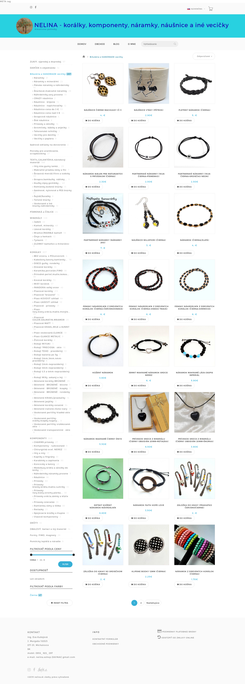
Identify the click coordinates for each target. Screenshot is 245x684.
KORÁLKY (38, 252)
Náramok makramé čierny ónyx (103, 439)
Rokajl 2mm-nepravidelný (50, 364)
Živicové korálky (45, 340)
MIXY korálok (44, 284)
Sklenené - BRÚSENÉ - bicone (52, 384)
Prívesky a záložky (46, 124)
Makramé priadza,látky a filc (51, 170)
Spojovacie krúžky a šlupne (51, 513)
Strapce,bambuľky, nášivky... (52, 179)
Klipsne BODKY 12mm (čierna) (149, 571)
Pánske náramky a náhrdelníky (51, 86)
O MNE (132, 44)
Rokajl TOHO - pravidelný (50, 351)
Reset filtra (60, 603)
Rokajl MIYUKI (44, 343)
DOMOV (82, 44)
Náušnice (41, 477)
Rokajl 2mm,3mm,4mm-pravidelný (47, 359)
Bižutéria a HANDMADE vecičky (50, 74)
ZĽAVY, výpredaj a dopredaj (47, 61)
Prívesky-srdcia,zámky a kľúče (50, 497)
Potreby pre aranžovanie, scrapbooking (44, 152)
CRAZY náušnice (45, 98)
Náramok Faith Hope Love (148, 505)
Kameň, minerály (46, 225)
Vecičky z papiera (45, 138)
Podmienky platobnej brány (179, 632)
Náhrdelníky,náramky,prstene (52, 473)
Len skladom (37, 579)
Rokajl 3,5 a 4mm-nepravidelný (51, 372)
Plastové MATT (44, 323)
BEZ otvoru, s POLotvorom (50, 256)
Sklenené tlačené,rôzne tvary (52, 409)
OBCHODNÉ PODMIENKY (105, 644)
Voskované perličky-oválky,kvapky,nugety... (47, 419)
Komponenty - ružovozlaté (51, 446)
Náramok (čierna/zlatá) (194, 240)
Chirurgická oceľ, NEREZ (50, 449)
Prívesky (41, 481)
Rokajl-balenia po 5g (47, 354)
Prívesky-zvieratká (46, 502)
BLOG (116, 44)
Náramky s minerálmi (48, 81)
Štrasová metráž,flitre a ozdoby (51, 174)
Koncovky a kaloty (46, 464)
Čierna (36, 595)
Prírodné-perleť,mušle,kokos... (51, 275)
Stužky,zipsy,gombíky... (49, 183)
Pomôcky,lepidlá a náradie (47, 541)
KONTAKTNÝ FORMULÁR (105, 639)
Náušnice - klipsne (46, 102)
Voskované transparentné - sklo (51, 431)
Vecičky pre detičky (46, 135)
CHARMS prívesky (46, 442)
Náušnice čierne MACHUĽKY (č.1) (103, 110)
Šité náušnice (43, 120)
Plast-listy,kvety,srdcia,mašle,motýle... (51, 311)
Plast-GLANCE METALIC (48, 336)
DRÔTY (36, 523)
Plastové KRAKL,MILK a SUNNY (51, 328)
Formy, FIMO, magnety (45, 535)
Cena (33, 560)
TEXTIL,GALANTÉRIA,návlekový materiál (47, 161)
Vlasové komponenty (47, 516)
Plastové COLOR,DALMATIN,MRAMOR (50, 318)
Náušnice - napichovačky (50, 105)
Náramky (41, 78)
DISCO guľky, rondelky (48, 263)
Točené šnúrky (43, 200)
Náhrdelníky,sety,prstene (50, 94)
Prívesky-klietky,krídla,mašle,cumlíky (50, 485)
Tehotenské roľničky (47, 131)
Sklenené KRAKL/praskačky (51, 398)
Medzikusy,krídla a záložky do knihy (50, 469)
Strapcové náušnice (46, 116)
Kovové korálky (45, 280)
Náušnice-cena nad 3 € (49, 113)
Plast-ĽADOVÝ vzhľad (48, 302)
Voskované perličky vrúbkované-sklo (51, 425)
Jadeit (39, 222)
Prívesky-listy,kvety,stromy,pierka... (49, 491)
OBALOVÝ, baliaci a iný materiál (50, 529)
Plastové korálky (46, 291)
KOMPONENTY (41, 438)
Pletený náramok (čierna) (194, 110)
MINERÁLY (38, 218)
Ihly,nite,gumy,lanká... (49, 166)
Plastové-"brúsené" (47, 295)
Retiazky (41, 509)
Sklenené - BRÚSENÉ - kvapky (52, 388)
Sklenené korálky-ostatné (51, 405)
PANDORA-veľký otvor (48, 287)
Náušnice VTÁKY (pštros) (148, 110)
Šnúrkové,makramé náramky (52, 91)
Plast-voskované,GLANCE (50, 333)
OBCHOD (100, 44)
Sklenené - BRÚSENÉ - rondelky (51, 393)
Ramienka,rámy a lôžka (49, 506)
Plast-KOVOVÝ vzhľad (48, 298)
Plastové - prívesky (46, 306)
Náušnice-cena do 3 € (48, 109)
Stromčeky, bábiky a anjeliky (52, 127)
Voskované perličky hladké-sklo (51, 413)
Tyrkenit (40, 240)
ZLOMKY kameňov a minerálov (51, 245)
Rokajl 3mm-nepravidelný (50, 368)
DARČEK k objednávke (44, 68)
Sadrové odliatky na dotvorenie (49, 145)
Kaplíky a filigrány (46, 457)
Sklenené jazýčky (45, 401)
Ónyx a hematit (45, 236)
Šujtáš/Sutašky (44, 196)
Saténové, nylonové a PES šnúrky (52, 191)
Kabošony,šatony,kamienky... (53, 259)
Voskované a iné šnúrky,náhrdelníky (45, 204)
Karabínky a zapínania (48, 460)
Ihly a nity (41, 453)
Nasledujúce (152, 603)
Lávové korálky (44, 229)
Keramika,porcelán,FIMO (50, 270)
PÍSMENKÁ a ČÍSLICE (44, 212)
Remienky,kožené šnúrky (50, 186)
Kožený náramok (102, 372)
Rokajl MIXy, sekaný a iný (50, 377)
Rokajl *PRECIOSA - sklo (50, 347)
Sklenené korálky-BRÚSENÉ (52, 381)
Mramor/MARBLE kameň (50, 233)
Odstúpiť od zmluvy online (177, 638)
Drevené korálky (45, 267)
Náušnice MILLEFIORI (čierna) (149, 240)
